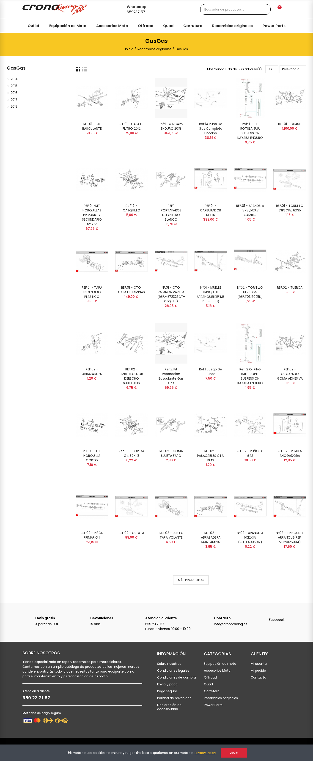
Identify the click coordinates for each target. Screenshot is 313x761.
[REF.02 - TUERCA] (289, 261)
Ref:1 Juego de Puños (210, 371)
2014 (14, 79)
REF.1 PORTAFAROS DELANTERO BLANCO (171, 212)
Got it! (234, 752)
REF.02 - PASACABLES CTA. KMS (210, 456)
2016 (14, 92)
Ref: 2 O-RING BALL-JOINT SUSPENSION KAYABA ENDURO (250, 376)
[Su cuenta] (287, 9)
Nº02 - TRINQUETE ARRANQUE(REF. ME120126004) (290, 537)
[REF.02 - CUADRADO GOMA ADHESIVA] (289, 343)
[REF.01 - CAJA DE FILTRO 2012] (131, 98)
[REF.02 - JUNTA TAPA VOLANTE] (171, 507)
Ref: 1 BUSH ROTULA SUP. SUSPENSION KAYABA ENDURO (250, 131)
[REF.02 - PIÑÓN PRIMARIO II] (92, 507)
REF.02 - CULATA (131, 533)
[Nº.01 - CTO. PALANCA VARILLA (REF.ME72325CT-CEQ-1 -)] (171, 261)
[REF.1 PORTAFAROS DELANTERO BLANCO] (171, 179)
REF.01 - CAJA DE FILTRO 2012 (131, 126)
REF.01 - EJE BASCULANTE (92, 126)
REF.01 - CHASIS (290, 124)
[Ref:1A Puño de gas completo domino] (210, 98)
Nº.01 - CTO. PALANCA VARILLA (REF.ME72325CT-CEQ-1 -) (171, 294)
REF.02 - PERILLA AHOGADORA (290, 453)
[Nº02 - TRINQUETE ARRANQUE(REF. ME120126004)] (289, 507)
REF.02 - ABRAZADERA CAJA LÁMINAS (211, 537)
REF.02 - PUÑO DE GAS (250, 453)
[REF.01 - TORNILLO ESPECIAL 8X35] (289, 179)
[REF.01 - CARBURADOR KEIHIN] (210, 179)
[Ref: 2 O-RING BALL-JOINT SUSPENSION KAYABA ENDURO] (250, 343)
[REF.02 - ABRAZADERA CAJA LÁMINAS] (210, 507)
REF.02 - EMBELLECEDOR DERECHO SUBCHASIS (131, 376)
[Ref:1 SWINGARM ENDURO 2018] (171, 98)
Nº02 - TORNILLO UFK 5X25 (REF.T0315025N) (250, 292)
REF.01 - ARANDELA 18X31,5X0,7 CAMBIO (250, 210)
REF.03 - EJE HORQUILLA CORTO (92, 456)
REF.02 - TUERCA (289, 287)
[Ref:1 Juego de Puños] (210, 343)
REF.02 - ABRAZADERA (92, 371)
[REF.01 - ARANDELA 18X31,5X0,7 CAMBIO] (250, 179)
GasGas (16, 68)
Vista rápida (96, 85)
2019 (14, 106)
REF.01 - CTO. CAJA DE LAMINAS (131, 289)
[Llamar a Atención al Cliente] (138, 620)
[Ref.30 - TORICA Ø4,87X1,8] (131, 425)
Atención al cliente (161, 618)
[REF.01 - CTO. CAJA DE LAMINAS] (131, 261)
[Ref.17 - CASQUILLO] (131, 179)
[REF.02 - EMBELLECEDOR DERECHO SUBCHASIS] (131, 343)
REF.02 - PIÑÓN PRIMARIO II (92, 535)
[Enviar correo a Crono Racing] (207, 620)
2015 (14, 86)
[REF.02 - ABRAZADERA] (92, 343)
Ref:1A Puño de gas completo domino (210, 128)
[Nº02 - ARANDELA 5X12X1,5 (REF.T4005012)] (250, 507)
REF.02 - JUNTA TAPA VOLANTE (171, 535)
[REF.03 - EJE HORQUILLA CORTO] (92, 425)
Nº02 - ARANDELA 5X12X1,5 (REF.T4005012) (250, 537)
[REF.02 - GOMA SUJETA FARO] (171, 425)
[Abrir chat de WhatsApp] (118, 8)
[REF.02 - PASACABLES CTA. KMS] (210, 425)
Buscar (263, 9)
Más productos (191, 580)
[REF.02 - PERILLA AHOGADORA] (289, 425)
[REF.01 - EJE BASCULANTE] (92, 98)
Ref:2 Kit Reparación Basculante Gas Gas (171, 376)
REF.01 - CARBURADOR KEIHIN (210, 210)
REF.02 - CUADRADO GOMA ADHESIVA (290, 374)
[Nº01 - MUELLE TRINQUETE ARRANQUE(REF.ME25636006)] (210, 261)
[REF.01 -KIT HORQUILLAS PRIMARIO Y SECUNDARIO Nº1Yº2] (92, 179)
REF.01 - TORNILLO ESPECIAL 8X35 (289, 208)
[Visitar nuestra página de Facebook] (262, 620)
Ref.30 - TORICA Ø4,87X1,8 (131, 453)
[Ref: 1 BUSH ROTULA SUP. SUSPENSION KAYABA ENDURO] (250, 98)
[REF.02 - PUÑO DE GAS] (250, 425)
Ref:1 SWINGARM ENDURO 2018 (171, 126)
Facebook (277, 619)
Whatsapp (136, 6)
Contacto (222, 618)
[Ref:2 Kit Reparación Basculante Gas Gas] (171, 343)
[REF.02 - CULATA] (131, 507)
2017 (14, 99)
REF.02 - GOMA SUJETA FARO (171, 453)
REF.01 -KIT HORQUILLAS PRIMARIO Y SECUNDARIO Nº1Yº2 (92, 214)
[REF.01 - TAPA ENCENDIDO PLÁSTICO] (92, 261)
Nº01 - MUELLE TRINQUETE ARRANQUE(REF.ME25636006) (211, 294)
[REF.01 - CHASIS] (289, 98)
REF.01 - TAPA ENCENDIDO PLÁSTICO (92, 292)
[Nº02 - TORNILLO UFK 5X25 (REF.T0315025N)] (250, 261)
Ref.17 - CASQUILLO (131, 208)
